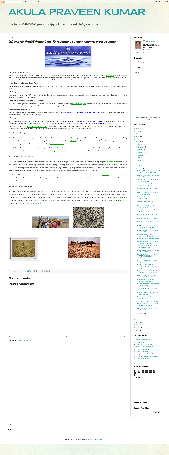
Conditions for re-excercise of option (148, 239)
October (140, 150)
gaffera (88, 439)
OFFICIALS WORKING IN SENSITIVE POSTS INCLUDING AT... (148, 266)
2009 (138, 330)
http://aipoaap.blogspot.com (144, 351)
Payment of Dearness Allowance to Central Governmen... (148, 176)
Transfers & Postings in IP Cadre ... (148, 301)
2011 (138, 325)
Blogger (101, 439)
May (139, 163)
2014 (138, 142)
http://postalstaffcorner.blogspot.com (147, 356)
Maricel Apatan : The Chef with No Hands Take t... (148, 231)
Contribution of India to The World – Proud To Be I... (148, 189)
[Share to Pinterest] (49, 271)
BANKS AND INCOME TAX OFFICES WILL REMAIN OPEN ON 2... (148, 171)
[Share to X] (45, 271)
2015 (138, 139)
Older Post (123, 337)
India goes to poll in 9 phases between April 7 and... (146, 280)
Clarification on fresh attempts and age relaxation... (148, 284)
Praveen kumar (150, 41)
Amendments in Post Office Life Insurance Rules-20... (147, 184)
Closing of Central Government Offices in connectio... (147, 215)
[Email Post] (35, 271)
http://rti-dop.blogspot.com (144, 358)
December (141, 144)
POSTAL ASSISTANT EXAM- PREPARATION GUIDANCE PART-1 (146, 256)
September (141, 152)
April (139, 166)
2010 (138, 327)
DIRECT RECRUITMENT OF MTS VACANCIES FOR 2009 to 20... (147, 271)
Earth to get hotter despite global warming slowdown (147, 242)
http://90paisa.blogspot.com (144, 347)
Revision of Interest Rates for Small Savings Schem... (148, 297)
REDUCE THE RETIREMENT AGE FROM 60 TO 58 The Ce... (148, 226)
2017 (138, 134)
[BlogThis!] (43, 271)
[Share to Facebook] (47, 271)
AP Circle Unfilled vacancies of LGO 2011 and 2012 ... (148, 309)
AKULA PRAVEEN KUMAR (77, 11)
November (141, 147)
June (139, 160)
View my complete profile (142, 52)
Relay (138, 117)
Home (68, 337)
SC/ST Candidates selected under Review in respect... (148, 210)
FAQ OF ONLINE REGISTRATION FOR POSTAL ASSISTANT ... (147, 304)
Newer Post (12, 337)
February (141, 313)
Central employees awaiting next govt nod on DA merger (147, 235)
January (140, 316)
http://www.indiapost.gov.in (144, 361)
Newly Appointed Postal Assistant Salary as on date (147, 206)
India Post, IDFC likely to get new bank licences (147, 293)
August (140, 155)
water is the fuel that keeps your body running (94, 123)
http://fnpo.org (140, 342)
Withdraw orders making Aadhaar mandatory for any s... (147, 193)
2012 (138, 322)
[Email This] (40, 271)
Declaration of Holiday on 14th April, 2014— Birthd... (148, 251)
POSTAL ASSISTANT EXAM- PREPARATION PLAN (146, 276)
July (139, 158)
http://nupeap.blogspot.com (144, 340)
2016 (138, 136)
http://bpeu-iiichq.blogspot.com (145, 349)
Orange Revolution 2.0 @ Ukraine (148, 219)
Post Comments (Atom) (24, 340)
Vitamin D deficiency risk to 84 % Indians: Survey (147, 180)
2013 (138, 319)
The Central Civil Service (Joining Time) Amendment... (147, 246)
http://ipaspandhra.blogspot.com (146, 354)
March (140, 168)
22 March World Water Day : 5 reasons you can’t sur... (146, 202)
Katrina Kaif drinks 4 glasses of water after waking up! (81, 112)
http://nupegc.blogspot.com (144, 344)
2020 (138, 128)
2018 (138, 131)
